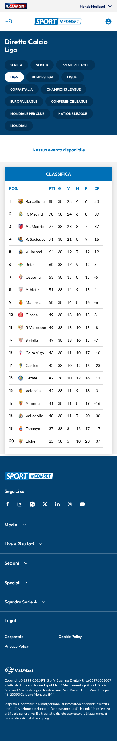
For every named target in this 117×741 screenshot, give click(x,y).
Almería (33, 403)
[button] (58, 21)
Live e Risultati (19, 544)
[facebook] (7, 504)
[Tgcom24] (16, 6)
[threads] (70, 504)
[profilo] (108, 21)
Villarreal (34, 251)
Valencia (33, 390)
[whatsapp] (32, 504)
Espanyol (33, 428)
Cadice (32, 365)
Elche (30, 441)
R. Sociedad (36, 239)
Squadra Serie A (21, 602)
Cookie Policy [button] (70, 636)
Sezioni (12, 563)
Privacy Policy (17, 646)
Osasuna (33, 277)
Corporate (14, 636)
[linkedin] (57, 504)
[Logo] (58, 21)
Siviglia (32, 340)
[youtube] (82, 504)
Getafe (31, 377)
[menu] (8, 21)
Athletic (33, 289)
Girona (32, 314)
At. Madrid (35, 226)
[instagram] (20, 504)
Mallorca (33, 302)
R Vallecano (36, 327)
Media (11, 524)
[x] (45, 504)
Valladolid (34, 415)
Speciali (12, 582)
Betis (30, 264)
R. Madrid (34, 214)
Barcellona (35, 201)
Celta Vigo (35, 352)
